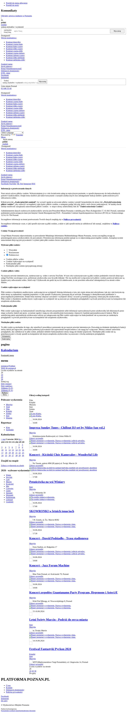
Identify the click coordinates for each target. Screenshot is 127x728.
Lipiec (8, 491)
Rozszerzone (14, 252)
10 (2, 450)
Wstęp (8, 475)
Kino (8, 427)
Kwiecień (10, 484)
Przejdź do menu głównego (16, 3)
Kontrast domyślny (13, 42)
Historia (9, 418)
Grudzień (9, 502)
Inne (7, 416)
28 (16, 455)
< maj (3, 439)
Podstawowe (14, 255)
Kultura (12, 366)
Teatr (8, 407)
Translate (19, 135)
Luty (8, 480)
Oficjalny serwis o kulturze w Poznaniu (16, 16)
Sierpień (9, 493)
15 (20, 450)
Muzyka (9, 405)
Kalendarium (9, 350)
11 (6, 450)
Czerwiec (9, 488)
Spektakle (10, 430)
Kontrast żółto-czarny (14, 49)
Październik (10, 497)
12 (10, 450)
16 (23, 450)
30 (23, 455)
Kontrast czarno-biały (14, 44)
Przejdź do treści (12, 5)
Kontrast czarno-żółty (14, 51)
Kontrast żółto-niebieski (15, 58)
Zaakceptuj (6, 339)
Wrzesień (9, 495)
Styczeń (9, 477)
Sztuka (8, 413)
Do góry (32, 673)
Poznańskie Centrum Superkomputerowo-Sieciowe (18, 711)
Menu (3, 137)
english (4, 25)
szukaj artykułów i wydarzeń (13, 83)
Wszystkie (13, 250)
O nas (8, 685)
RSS (33, 184)
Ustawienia (6, 336)
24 (2, 455)
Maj (7, 486)
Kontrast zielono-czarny (15, 55)
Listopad (9, 500)
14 (16, 450)
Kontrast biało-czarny (14, 46)
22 (20, 453)
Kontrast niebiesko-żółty (15, 60)
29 (20, 455)
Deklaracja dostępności (15, 690)
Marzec (9, 482)
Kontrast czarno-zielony (15, 53)
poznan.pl (5, 366)
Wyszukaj (117, 31)
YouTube (12, 184)
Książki (9, 411)
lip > (20, 439)
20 (13, 453)
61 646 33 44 (6, 88)
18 (6, 453)
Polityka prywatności (14, 692)
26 (10, 455)
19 (10, 453)
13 (13, 450)
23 (23, 453)
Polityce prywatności (72, 219)
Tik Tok (20, 184)
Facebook (5, 75)
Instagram (5, 77)
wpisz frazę (10, 31)
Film (8, 409)
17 (2, 453)
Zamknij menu (6, 64)
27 (13, 455)
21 (16, 453)
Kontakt (9, 688)
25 (6, 455)
